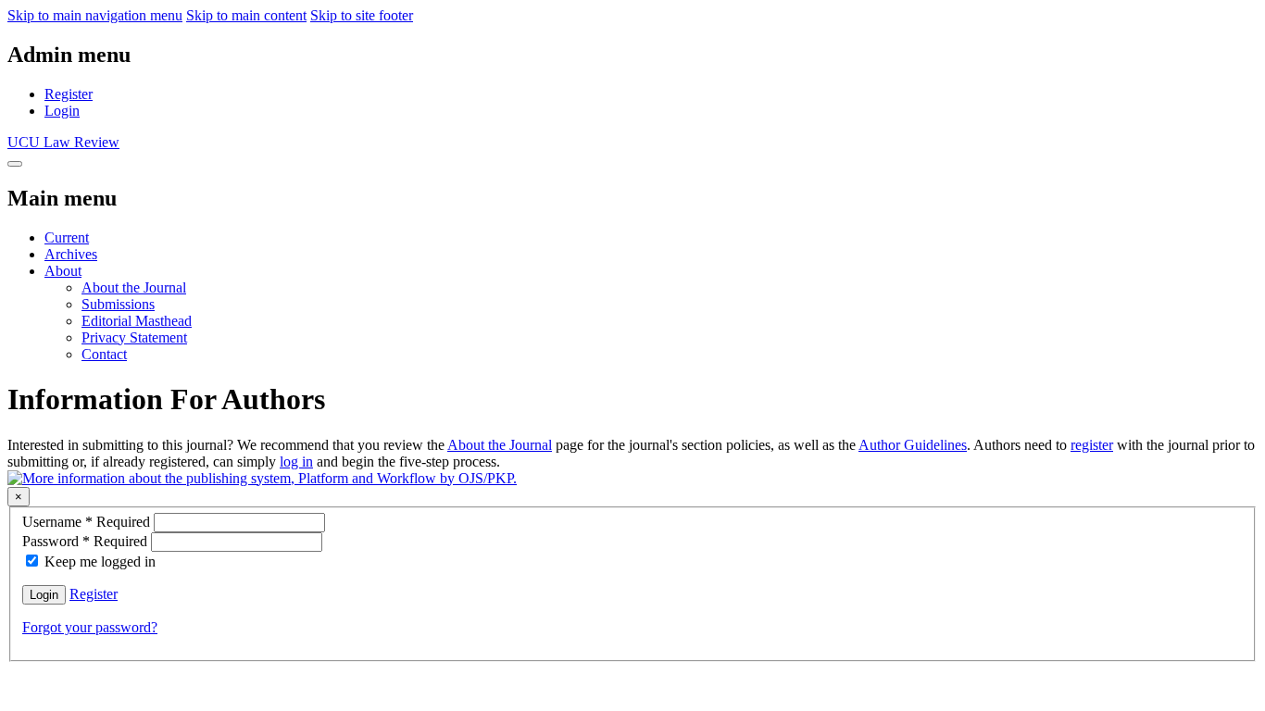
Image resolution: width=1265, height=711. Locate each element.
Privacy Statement (134, 337)
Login (62, 110)
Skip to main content (246, 15)
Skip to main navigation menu (94, 15)
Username (88, 522)
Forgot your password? (89, 627)
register (1092, 445)
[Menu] (14, 164)
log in (296, 461)
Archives (70, 254)
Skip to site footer (361, 15)
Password (86, 541)
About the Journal (133, 287)
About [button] (62, 271)
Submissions (118, 304)
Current (66, 237)
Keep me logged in (100, 561)
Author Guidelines (912, 445)
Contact (104, 354)
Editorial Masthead (136, 321)
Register (68, 94)
